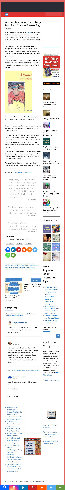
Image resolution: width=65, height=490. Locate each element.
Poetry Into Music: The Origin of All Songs (50, 105)
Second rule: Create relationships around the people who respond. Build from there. (23, 226)
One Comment (9, 300)
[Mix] (29, 249)
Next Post (35, 280)
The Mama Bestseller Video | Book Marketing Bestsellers (25, 370)
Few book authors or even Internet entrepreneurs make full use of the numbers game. (22, 210)
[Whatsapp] (7, 255)
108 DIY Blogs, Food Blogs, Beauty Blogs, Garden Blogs (13, 440)
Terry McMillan (31, 269)
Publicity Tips (13, 292)
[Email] (13, 255)
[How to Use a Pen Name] (56, 256)
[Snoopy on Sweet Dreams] (56, 247)
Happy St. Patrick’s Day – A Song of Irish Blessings (51, 194)
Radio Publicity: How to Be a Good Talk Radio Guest (32, 286)
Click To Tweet (32, 199)
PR (12, 269)
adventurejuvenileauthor (20, 322)
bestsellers (15, 265)
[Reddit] (24, 249)
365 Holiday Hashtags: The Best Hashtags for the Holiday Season (14, 459)
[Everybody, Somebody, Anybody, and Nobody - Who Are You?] (56, 238)
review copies (23, 269)
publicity (16, 269)
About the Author (13, 264)
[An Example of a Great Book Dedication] (47, 256)
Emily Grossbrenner (32, 265)
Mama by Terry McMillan (11, 267)
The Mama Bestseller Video (23, 172)
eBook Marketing (14, 287)
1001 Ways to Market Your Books (14, 279)
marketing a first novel (25, 267)
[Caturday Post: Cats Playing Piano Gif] (47, 238)
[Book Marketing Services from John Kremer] (47, 229)
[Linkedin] (13, 249)
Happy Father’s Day (51, 119)
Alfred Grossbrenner (24, 264)
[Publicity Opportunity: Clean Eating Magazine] (56, 229)
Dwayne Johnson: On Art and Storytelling (50, 133)
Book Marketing (13, 285)
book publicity (23, 265)
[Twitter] (34, 249)
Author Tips (14, 282)
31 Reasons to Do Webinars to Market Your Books (13, 424)
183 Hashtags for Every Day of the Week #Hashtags (14, 452)
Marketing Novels (14, 290)
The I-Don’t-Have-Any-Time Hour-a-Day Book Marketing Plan (50, 434)
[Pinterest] (18, 249)
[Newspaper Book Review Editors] (47, 247)
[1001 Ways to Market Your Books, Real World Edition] (51, 77)
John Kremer (16, 342)
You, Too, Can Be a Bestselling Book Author (50, 177)
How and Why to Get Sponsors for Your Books (51, 210)
